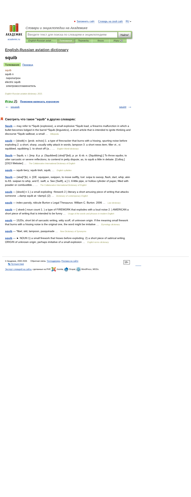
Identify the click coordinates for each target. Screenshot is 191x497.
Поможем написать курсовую (39, 101)
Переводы (83, 40)
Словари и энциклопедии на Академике (56, 28)
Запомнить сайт (86, 21)
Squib (8, 125)
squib (8, 140)
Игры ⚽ (118, 40)
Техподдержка (53, 261)
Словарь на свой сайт (110, 21)
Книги (101, 40)
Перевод (27, 64)
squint (122, 106)
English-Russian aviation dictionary (41, 40)
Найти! (124, 34)
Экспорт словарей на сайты (18, 269)
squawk (15, 106)
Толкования (65, 40)
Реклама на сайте (69, 261)
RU (127, 21)
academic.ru (14, 39)
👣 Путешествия (16, 264)
